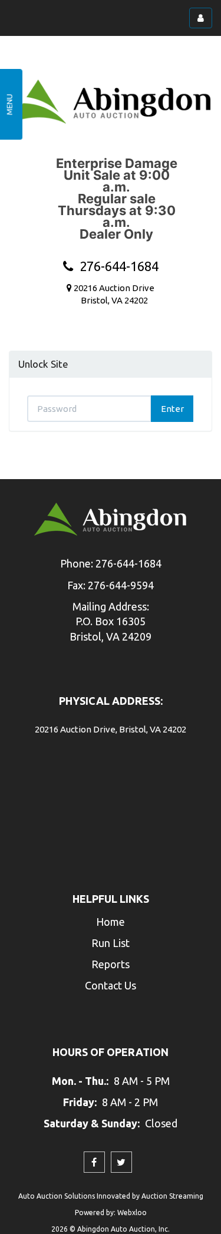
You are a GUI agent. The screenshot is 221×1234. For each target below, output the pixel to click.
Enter (172, 409)
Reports (110, 964)
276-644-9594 (121, 585)
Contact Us (110, 985)
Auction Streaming (172, 1196)
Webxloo (132, 1212)
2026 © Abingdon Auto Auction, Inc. (110, 1229)
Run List (110, 943)
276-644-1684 (116, 266)
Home (110, 922)
